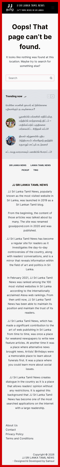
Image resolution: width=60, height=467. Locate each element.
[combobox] (27, 78)
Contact (11, 429)
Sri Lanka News (17, 165)
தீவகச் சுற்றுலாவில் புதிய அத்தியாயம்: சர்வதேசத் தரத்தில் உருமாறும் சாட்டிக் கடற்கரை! (36, 140)
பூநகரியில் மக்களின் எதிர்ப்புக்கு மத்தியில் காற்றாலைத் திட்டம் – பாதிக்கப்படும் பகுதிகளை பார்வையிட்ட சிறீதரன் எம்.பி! (35, 122)
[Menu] (52, 7)
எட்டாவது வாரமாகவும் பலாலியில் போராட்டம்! (29, 151)
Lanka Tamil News (40, 165)
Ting (35, 170)
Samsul (50, 461)
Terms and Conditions (19, 438)
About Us (12, 425)
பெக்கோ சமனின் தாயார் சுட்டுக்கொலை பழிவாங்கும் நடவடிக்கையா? (26, 107)
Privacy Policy (15, 434)
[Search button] (51, 78)
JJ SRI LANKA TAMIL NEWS (30, 5)
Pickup (25, 170)
